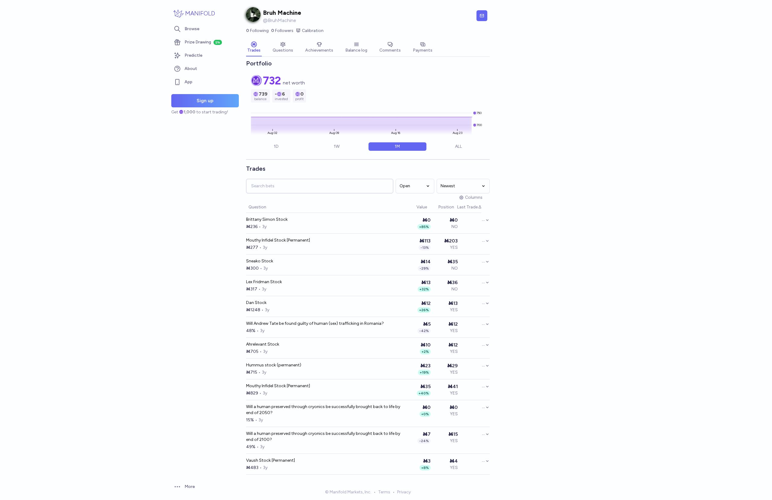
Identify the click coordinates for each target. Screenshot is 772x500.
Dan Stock (256, 302)
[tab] (254, 47)
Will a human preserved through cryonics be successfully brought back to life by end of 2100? (323, 436)
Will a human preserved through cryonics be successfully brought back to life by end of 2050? (323, 409)
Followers (282, 30)
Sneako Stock (259, 261)
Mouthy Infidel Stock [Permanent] (278, 240)
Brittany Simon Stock (267, 219)
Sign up (205, 100)
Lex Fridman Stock (264, 281)
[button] (413, 207)
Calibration (313, 30)
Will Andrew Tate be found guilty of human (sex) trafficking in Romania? (315, 323)
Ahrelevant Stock (262, 344)
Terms (384, 492)
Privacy (404, 492)
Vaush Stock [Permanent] (270, 460)
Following (257, 30)
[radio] (276, 146)
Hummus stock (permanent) (273, 365)
